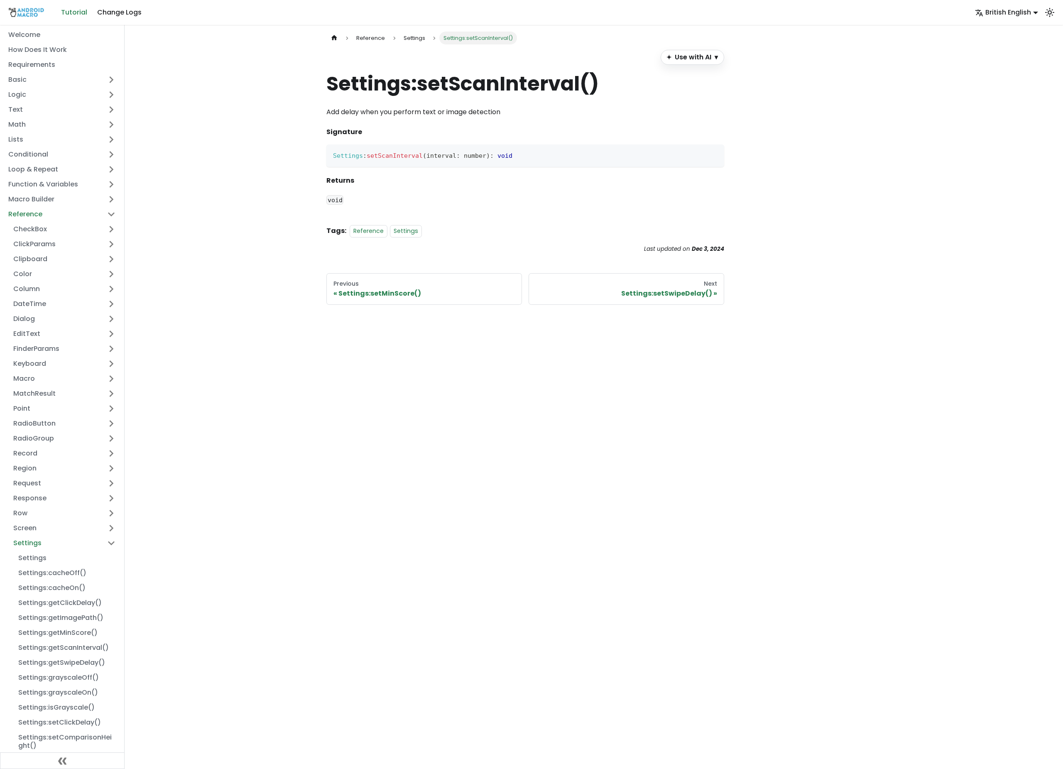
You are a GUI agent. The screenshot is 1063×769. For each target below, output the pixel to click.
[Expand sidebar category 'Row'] (111, 513)
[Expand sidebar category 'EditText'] (111, 333)
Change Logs (119, 12)
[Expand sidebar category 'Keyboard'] (111, 363)
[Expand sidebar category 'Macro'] (111, 378)
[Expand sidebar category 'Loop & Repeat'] (111, 169)
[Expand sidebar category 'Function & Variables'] (111, 184)
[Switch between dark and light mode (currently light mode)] (1049, 12)
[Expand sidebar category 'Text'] (111, 109)
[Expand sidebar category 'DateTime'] (111, 304)
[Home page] (334, 38)
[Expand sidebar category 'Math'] (111, 124)
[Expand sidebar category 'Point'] (111, 408)
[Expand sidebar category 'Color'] (111, 274)
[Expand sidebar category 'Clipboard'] (111, 259)
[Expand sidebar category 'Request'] (111, 483)
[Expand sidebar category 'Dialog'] (111, 319)
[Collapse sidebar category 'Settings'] (111, 543)
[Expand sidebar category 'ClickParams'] (111, 244)
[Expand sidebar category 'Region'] (111, 468)
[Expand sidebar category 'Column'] (111, 289)
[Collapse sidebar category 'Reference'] (111, 214)
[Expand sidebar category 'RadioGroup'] (111, 438)
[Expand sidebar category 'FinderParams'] (111, 348)
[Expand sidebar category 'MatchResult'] (111, 393)
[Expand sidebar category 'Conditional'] (111, 154)
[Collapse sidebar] (62, 760)
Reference (368, 231)
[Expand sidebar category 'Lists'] (111, 139)
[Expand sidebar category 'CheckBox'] (111, 229)
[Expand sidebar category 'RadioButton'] (111, 423)
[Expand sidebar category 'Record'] (111, 453)
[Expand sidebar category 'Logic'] (111, 94)
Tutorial (74, 12)
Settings (406, 231)
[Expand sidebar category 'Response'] (111, 498)
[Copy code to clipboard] (714, 155)
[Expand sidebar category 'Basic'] (111, 79)
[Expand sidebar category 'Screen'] (111, 528)
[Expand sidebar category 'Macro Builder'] (111, 199)
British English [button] (1008, 12)
